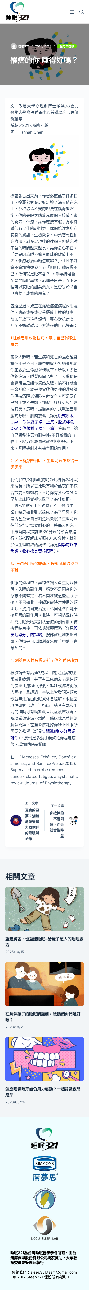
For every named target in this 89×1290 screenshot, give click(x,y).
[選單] (72, 12)
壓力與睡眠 (67, 46)
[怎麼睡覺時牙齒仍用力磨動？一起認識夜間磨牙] (44, 1059)
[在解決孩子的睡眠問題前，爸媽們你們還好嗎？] (44, 984)
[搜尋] (81, 12)
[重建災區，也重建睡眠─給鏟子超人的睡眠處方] (44, 909)
